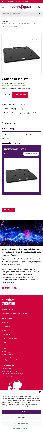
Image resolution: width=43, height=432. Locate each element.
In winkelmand (20, 95)
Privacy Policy (25, 428)
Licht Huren (6, 326)
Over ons (5, 322)
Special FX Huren (7, 334)
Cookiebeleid (16, 428)
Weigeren (21, 417)
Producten (12, 24)
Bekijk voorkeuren (21, 423)
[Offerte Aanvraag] (39, 7)
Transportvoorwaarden (10, 338)
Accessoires (13, 26)
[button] (40, 393)
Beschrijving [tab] (8, 128)
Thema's (5, 342)
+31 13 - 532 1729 (7, 357)
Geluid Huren (6, 330)
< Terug (5, 21)
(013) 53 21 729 (24, 1)
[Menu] (3, 6)
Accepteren (21, 412)
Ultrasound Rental (24, 24)
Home (4, 24)
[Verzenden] (39, 14)
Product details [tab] (9, 123)
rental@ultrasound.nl (9, 360)
